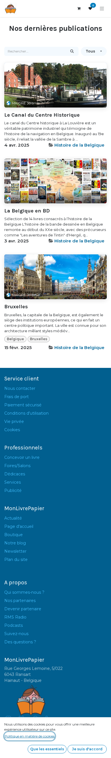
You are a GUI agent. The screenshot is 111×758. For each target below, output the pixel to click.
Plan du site (16, 559)
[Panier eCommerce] (78, 8)
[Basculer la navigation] (102, 9)
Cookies (12, 429)
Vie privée (14, 421)
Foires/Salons (17, 465)
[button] (94, 51)
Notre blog (15, 543)
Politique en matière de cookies (30, 736)
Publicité (13, 490)
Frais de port (16, 396)
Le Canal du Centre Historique (42, 115)
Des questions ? (20, 641)
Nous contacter (19, 388)
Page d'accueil (18, 526)
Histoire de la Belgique (79, 145)
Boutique (13, 534)
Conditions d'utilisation (26, 413)
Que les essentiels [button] (47, 749)
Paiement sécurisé (23, 405)
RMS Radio (15, 617)
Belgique (15, 339)
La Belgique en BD (27, 211)
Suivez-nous (16, 633)
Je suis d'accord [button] (87, 749)
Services (12, 482)
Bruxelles (16, 307)
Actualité (13, 518)
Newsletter (15, 551)
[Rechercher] (72, 51)
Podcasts (13, 625)
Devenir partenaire (22, 608)
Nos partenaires (20, 600)
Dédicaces (14, 474)
